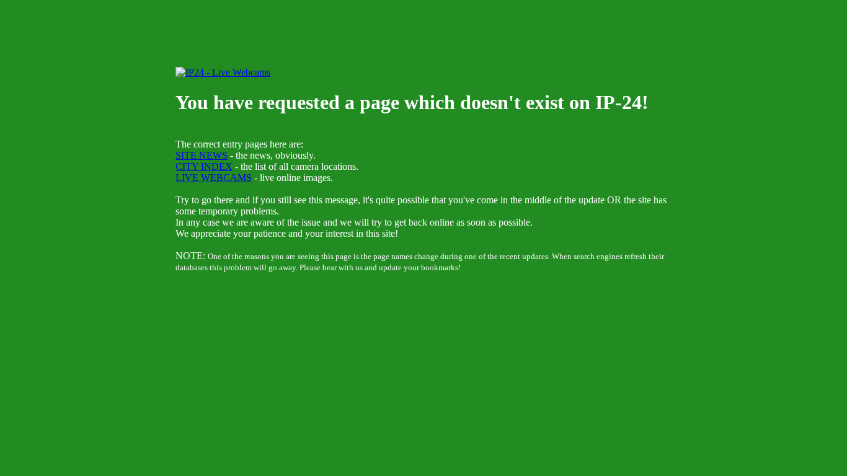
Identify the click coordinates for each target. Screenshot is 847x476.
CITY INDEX (204, 166)
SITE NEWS (201, 155)
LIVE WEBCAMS (213, 177)
